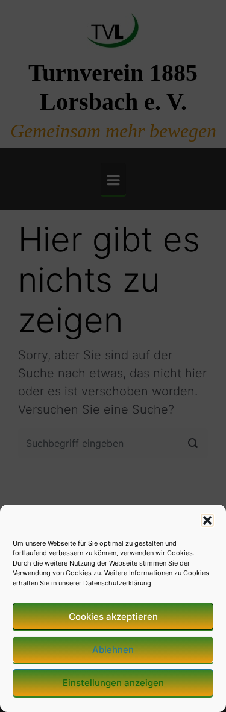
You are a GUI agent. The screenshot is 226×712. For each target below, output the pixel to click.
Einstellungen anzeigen (113, 682)
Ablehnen (113, 649)
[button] (207, 520)
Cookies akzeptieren (113, 616)
